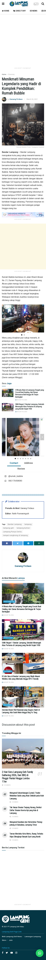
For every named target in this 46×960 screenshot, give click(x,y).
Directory (20, 11)
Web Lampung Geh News (12, 936)
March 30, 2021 (32, 99)
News (34, 11)
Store (4, 940)
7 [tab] (30, 458)
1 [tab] (21, 335)
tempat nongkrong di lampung (15, 535)
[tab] (14, 463)
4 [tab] (23, 458)
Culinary (8, 671)
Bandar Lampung (15, 524)
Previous (4, 318)
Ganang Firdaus (16, 99)
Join (11, 940)
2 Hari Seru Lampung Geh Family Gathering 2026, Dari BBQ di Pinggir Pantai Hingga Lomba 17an (17, 776)
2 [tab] (24, 335)
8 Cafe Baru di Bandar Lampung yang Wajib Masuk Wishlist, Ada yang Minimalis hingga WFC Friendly (21, 677)
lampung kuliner (23, 528)
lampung (28, 524)
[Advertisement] (23, 39)
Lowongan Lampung (33, 936)
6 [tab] (28, 458)
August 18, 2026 (21, 400)
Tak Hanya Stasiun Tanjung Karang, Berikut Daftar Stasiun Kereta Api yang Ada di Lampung (26, 810)
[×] (39, 953)
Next (42, 318)
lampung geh (8, 528)
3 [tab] (20, 458)
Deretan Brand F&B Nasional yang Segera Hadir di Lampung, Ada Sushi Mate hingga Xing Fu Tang (21, 711)
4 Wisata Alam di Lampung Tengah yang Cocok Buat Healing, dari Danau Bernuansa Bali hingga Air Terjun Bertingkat (21, 609)
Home (6, 11)
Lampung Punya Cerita (12, 532)
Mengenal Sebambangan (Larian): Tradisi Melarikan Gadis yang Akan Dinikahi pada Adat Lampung (27, 796)
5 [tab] (25, 458)
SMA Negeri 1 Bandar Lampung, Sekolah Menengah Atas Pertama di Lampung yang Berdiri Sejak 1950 (29, 406)
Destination (9, 601)
